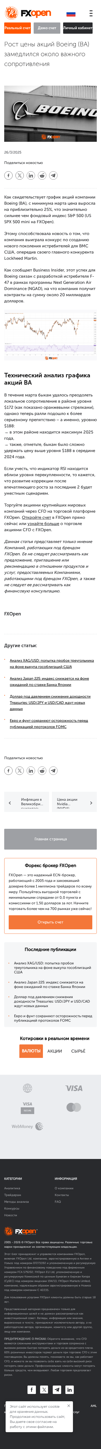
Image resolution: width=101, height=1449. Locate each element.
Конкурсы (11, 1208)
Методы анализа (16, 1202)
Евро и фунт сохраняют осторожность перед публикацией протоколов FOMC (53, 1018)
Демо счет (47, 28)
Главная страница (51, 839)
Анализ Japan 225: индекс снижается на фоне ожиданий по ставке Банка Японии (49, 984)
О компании (64, 1188)
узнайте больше (43, 523)
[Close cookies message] (68, 1405)
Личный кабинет (78, 28)
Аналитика (12, 1188)
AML (94, 1406)
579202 (28, 1272)
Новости (10, 1215)
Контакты (62, 1195)
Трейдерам (12, 1195)
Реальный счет (17, 28)
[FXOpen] (29, 13)
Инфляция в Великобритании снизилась (33, 803)
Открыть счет (50, 922)
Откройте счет (36, 517)
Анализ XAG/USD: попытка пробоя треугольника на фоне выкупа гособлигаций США (52, 967)
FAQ (58, 1202)
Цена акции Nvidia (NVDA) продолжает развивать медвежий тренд (68, 803)
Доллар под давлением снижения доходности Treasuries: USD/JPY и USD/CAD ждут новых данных (50, 702)
